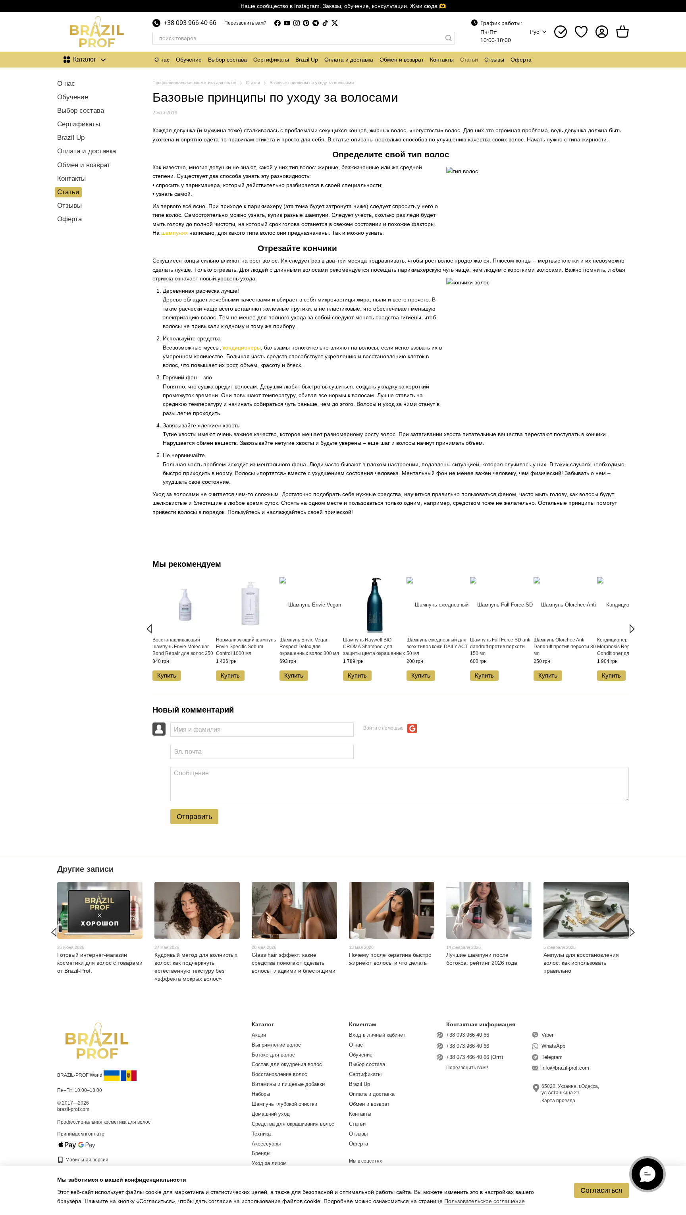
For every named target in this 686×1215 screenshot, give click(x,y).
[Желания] (581, 31)
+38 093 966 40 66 (190, 23)
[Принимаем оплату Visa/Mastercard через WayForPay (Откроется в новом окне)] (77, 1144)
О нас (162, 59)
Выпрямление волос (276, 1045)
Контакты (442, 59)
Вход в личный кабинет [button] (377, 1035)
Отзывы (494, 59)
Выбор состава (227, 59)
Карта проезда (558, 1100)
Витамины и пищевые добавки (288, 1084)
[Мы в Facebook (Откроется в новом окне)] (277, 23)
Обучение (189, 59)
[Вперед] (632, 629)
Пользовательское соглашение (484, 1201)
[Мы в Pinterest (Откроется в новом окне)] (306, 23)
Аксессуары (266, 1144)
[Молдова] (129, 1075)
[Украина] (111, 1075)
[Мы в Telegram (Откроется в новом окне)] (315, 23)
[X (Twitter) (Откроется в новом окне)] (334, 23)
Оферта (521, 59)
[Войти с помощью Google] (412, 728)
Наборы (261, 1094)
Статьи (469, 59)
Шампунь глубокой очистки (284, 1104)
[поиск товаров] (448, 38)
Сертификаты (271, 59)
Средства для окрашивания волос (293, 1124)
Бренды (261, 1153)
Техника (261, 1134)
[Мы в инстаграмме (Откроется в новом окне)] (296, 23)
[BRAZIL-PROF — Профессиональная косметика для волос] (97, 1040)
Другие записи (85, 869)
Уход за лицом (269, 1163)
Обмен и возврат (402, 59)
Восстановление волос (279, 1074)
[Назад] (149, 629)
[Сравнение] (560, 31)
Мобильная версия (86, 1160)
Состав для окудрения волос (287, 1064)
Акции (259, 1035)
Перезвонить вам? (245, 23)
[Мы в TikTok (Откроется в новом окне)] (325, 23)
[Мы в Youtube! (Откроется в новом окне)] (287, 23)
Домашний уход (271, 1114)
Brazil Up (306, 59)
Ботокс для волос (273, 1055)
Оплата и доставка (348, 59)
